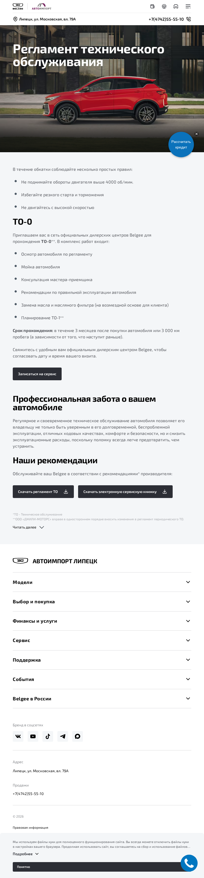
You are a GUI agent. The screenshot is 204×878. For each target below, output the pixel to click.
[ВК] (18, 736)
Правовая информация (30, 827)
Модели (22, 582)
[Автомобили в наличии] (175, 6)
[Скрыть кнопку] (196, 134)
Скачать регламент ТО (38, 491)
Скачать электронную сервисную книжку (120, 491)
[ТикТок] (47, 736)
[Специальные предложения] (152, 6)
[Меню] (188, 6)
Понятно (23, 866)
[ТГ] (62, 736)
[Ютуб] (33, 736)
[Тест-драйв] (164, 6)
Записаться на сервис (37, 374)
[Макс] (77, 736)
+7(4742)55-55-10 (28, 793)
